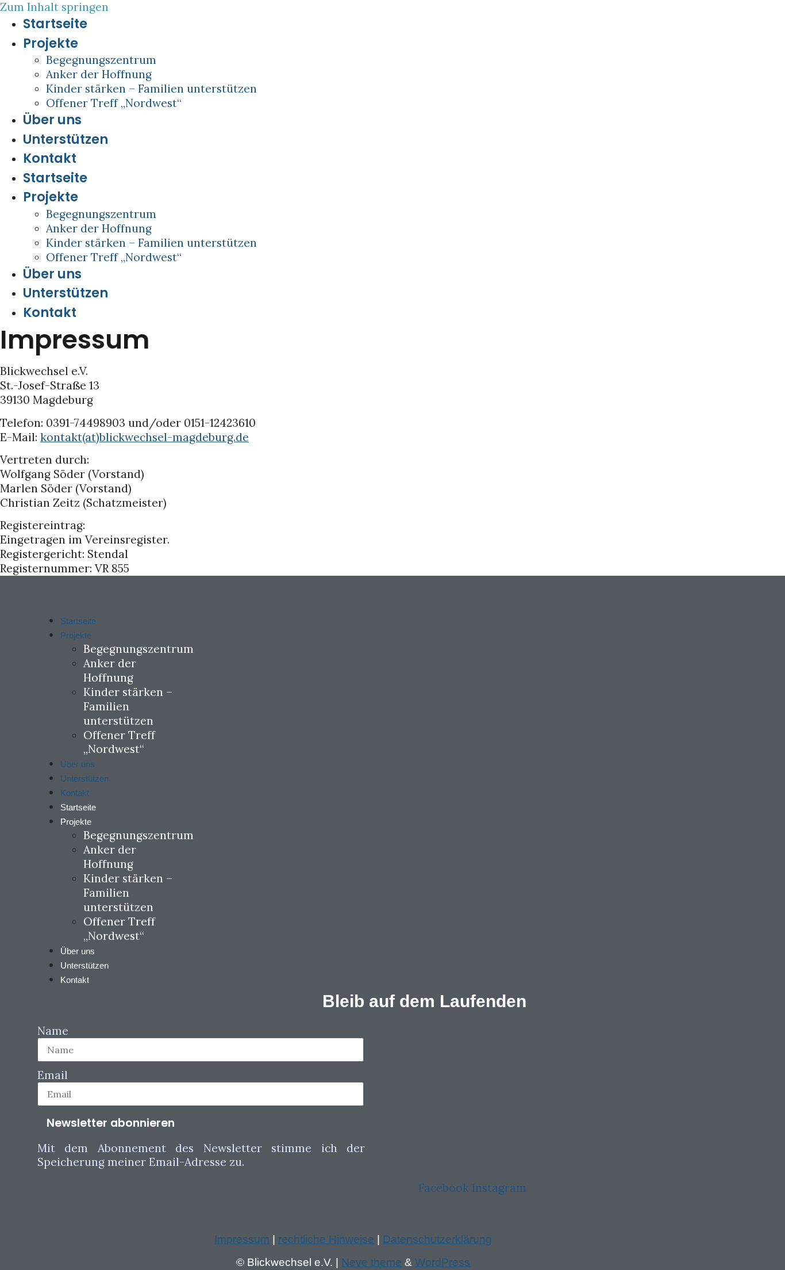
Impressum (242, 1239)
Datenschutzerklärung (437, 1239)
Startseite (55, 23)
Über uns (52, 119)
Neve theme (371, 1262)
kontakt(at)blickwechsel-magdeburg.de (144, 437)
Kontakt (49, 158)
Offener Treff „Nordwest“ (114, 103)
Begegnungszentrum (101, 60)
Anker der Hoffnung (99, 74)
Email (52, 1075)
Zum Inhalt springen (54, 7)
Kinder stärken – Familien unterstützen (151, 88)
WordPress (442, 1262)
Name (52, 1031)
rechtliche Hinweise (326, 1239)
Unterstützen (65, 139)
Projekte (50, 43)
